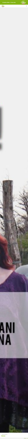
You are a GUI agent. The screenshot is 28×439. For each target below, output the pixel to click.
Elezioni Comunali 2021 (4, 434)
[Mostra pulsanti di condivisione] (27, 438)
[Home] (23, 2)
